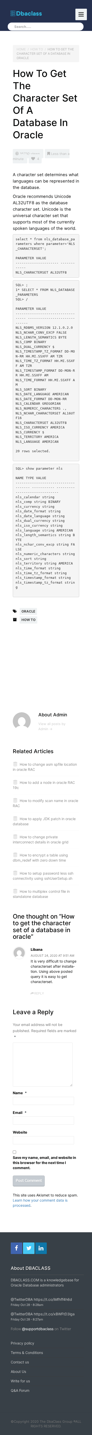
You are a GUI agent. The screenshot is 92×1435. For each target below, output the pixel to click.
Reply (39, 993)
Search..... (22, 27)
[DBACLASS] (26, 13)
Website (20, 1132)
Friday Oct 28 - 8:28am (27, 1305)
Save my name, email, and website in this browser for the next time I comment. (44, 1162)
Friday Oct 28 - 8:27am (27, 1319)
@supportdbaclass (37, 1329)
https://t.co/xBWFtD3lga (54, 1314)
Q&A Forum (20, 1390)
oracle (28, 611)
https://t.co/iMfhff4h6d (53, 1299)
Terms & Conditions (27, 1352)
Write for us (20, 1381)
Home (21, 49)
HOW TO (36, 49)
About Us (18, 1371)
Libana (36, 949)
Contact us (20, 1362)
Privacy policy (22, 1343)
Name (20, 1093)
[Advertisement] (52, 671)
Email (20, 1112)
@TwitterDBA (22, 1299)
